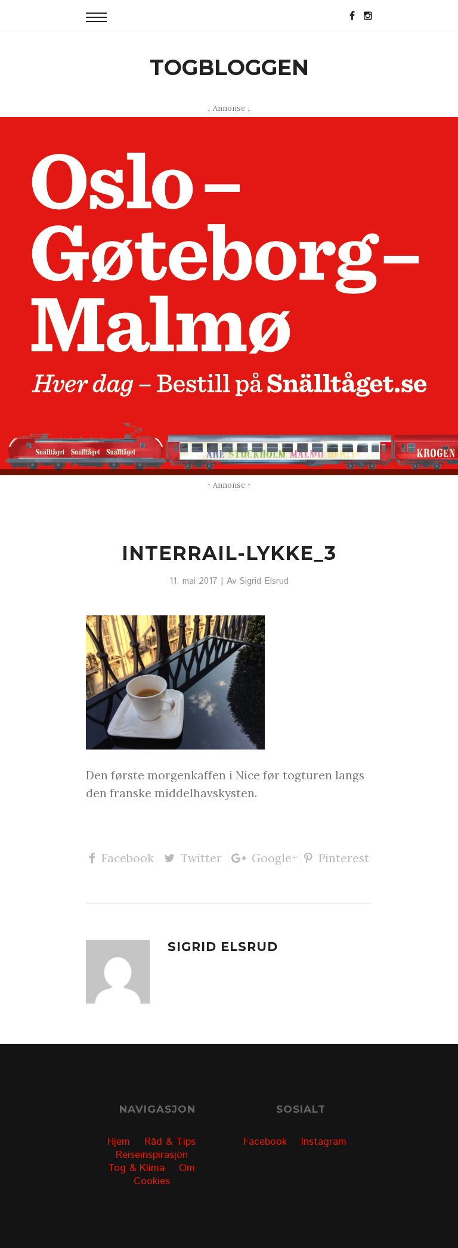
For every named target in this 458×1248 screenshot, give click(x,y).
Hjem (118, 1142)
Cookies (152, 1181)
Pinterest (343, 858)
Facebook (127, 858)
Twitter (201, 858)
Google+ (275, 858)
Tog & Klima (136, 1168)
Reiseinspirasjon (152, 1155)
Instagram (323, 1142)
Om (187, 1168)
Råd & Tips (170, 1142)
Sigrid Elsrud (264, 581)
